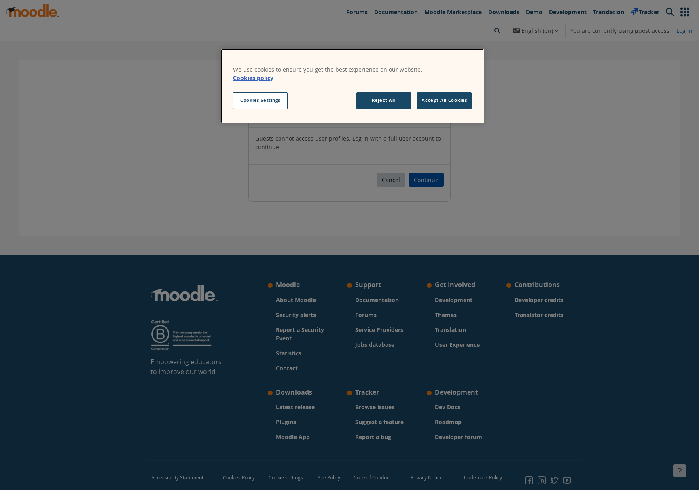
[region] (352, 86)
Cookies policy (253, 78)
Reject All (383, 100)
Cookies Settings (260, 100)
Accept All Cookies (444, 100)
